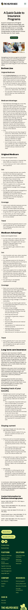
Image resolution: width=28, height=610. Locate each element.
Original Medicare (11, 75)
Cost (2, 169)
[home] (9, 4)
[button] (25, 3)
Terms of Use (5, 548)
